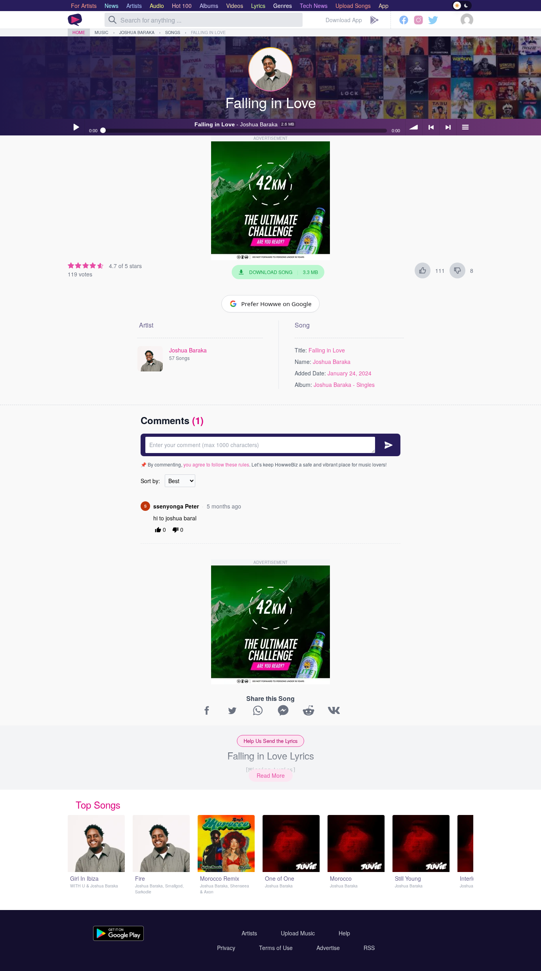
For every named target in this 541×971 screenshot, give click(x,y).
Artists (249, 933)
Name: (303, 362)
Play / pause (76, 127)
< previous (431, 127)
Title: (301, 350)
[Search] (112, 20)
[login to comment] (270, 445)
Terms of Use (276, 948)
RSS (369, 948)
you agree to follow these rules (216, 464)
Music (102, 32)
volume (414, 127)
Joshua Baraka (136, 32)
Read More (271, 775)
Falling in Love (208, 32)
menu (465, 127)
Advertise (328, 948)
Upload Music (298, 933)
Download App (344, 20)
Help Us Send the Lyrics (270, 740)
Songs (172, 32)
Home (78, 32)
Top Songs (98, 804)
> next (448, 127)
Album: (303, 384)
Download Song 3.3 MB (283, 271)
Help (344, 933)
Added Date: (310, 373)
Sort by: (150, 481)
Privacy (226, 948)
